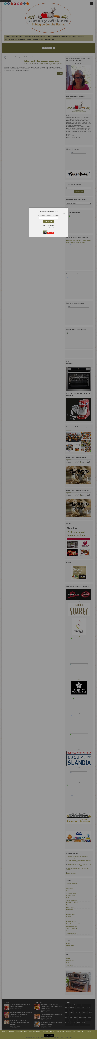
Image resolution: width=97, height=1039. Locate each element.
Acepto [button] (46, 1035)
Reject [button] (51, 1035)
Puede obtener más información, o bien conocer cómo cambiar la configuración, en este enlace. (48, 1037)
